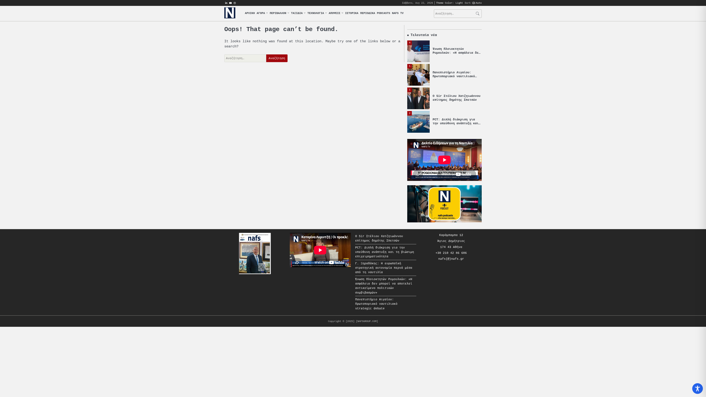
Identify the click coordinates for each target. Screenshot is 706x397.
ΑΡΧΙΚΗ (250, 13)
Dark (468, 2)
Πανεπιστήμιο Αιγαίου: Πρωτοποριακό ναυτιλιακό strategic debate (454, 76)
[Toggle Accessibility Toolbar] (697, 388)
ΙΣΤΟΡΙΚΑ (351, 13)
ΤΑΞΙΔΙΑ (297, 13)
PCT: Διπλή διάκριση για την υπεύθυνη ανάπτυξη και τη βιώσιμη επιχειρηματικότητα (384, 252)
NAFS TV (398, 13)
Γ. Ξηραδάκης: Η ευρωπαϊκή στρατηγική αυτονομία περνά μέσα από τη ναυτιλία (383, 268)
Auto (479, 2)
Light (459, 2)
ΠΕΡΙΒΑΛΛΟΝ (278, 13)
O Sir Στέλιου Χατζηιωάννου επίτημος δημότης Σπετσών (456, 98)
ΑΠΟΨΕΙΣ (334, 13)
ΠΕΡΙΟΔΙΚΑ (367, 13)
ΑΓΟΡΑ (261, 13)
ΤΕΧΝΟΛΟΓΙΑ (315, 13)
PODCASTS (383, 13)
